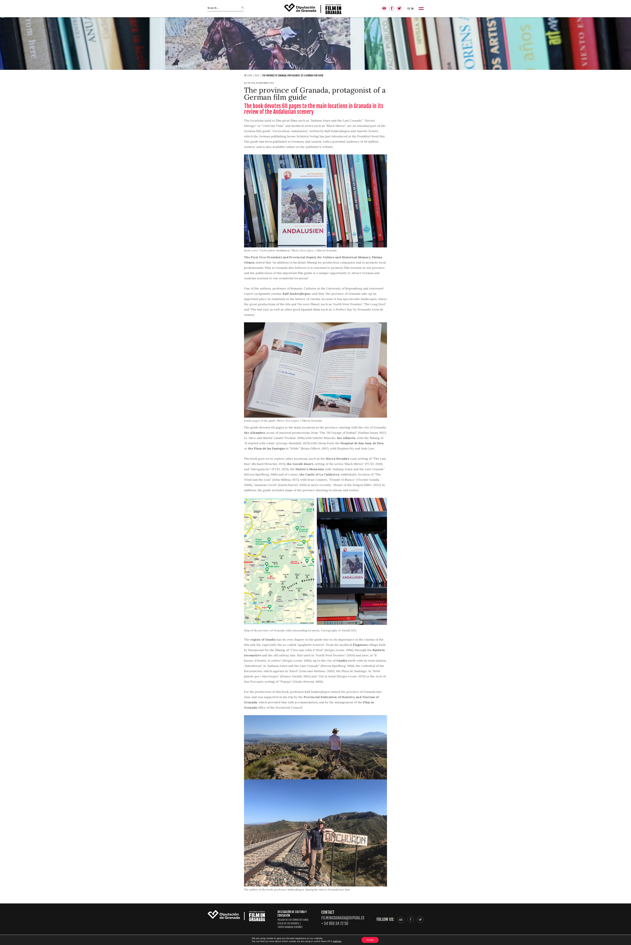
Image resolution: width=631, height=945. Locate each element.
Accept (370, 939)
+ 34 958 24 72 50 (334, 923)
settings (337, 941)
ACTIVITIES (249, 83)
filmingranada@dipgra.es (342, 918)
